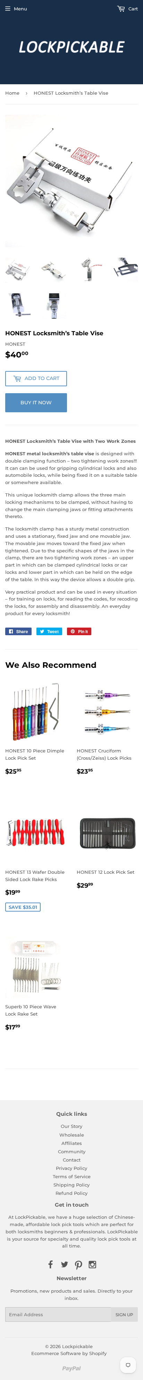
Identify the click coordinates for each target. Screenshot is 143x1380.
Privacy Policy (71, 1168)
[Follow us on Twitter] (64, 1265)
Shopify (98, 1353)
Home (12, 93)
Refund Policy (71, 1193)
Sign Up (124, 1314)
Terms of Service (72, 1176)
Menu (20, 8)
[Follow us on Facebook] (50, 1265)
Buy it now (36, 402)
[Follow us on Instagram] (92, 1265)
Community (71, 1151)
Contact (72, 1160)
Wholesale (71, 1135)
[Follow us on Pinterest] (78, 1265)
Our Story (71, 1126)
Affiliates (71, 1143)
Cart (132, 8)
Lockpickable (77, 1346)
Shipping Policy (71, 1185)
